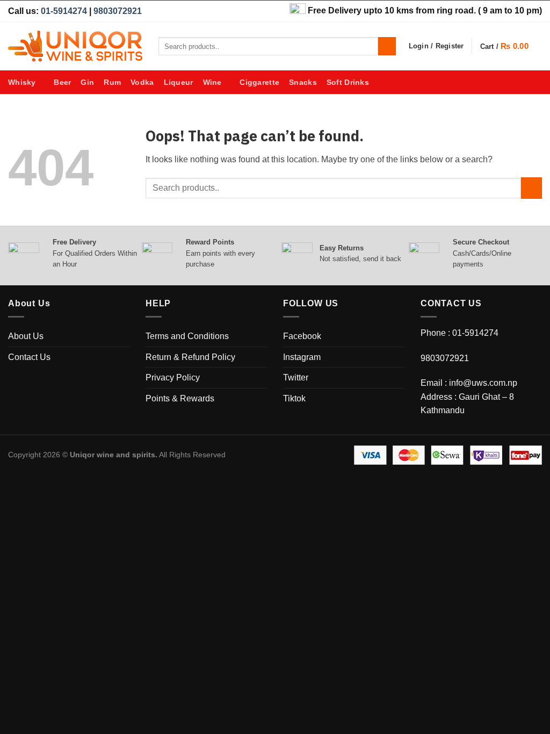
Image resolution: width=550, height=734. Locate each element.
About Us (26, 336)
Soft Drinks (348, 82)
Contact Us (29, 357)
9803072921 (117, 11)
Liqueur (178, 82)
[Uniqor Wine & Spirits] (75, 46)
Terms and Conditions (187, 336)
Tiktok (294, 398)
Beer (62, 82)
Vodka (142, 82)
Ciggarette (259, 82)
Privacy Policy (173, 377)
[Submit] (387, 46)
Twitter (295, 377)
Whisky (22, 82)
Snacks (303, 82)
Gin (87, 82)
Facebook (302, 336)
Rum (112, 82)
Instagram (302, 357)
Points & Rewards (180, 398)
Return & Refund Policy (190, 357)
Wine (212, 82)
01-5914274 (64, 11)
